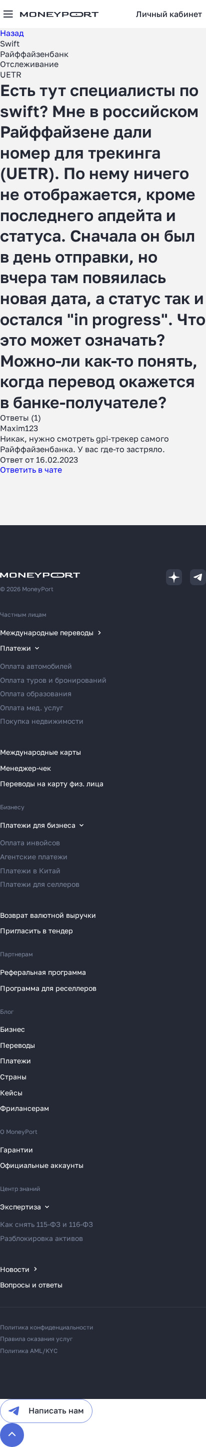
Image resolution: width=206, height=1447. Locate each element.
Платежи (15, 1060)
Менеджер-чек (25, 768)
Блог (7, 1011)
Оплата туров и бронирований (53, 680)
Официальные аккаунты (42, 1165)
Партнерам (16, 954)
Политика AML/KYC (29, 1350)
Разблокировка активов (41, 1238)
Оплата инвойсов (30, 842)
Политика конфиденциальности (46, 1327)
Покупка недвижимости (42, 721)
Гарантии (16, 1149)
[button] (169, 14)
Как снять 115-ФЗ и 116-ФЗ (46, 1224)
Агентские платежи (34, 856)
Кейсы (11, 1092)
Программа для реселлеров (48, 988)
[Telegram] (198, 577)
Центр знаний (20, 1188)
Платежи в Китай (30, 870)
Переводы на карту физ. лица (52, 783)
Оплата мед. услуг (31, 707)
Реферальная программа (43, 972)
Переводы (17, 1045)
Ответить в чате (31, 470)
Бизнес (12, 1029)
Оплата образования (36, 693)
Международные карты (40, 752)
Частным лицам (23, 614)
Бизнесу (12, 807)
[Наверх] (12, 1435)
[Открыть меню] (8, 14)
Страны (13, 1076)
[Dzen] (174, 577)
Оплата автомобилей (36, 666)
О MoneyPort (19, 1131)
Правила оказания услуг (36, 1338)
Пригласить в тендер (36, 930)
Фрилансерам (24, 1108)
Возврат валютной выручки (48, 915)
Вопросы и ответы (31, 1284)
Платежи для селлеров (40, 884)
